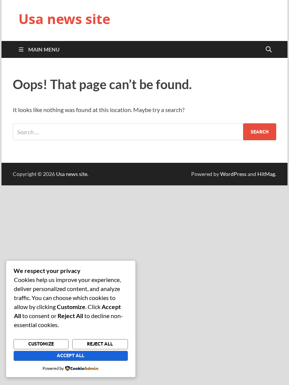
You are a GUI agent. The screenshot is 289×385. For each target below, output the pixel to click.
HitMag (266, 174)
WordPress (233, 174)
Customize (41, 344)
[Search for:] (144, 131)
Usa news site (64, 19)
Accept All (70, 355)
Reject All (100, 344)
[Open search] (268, 49)
